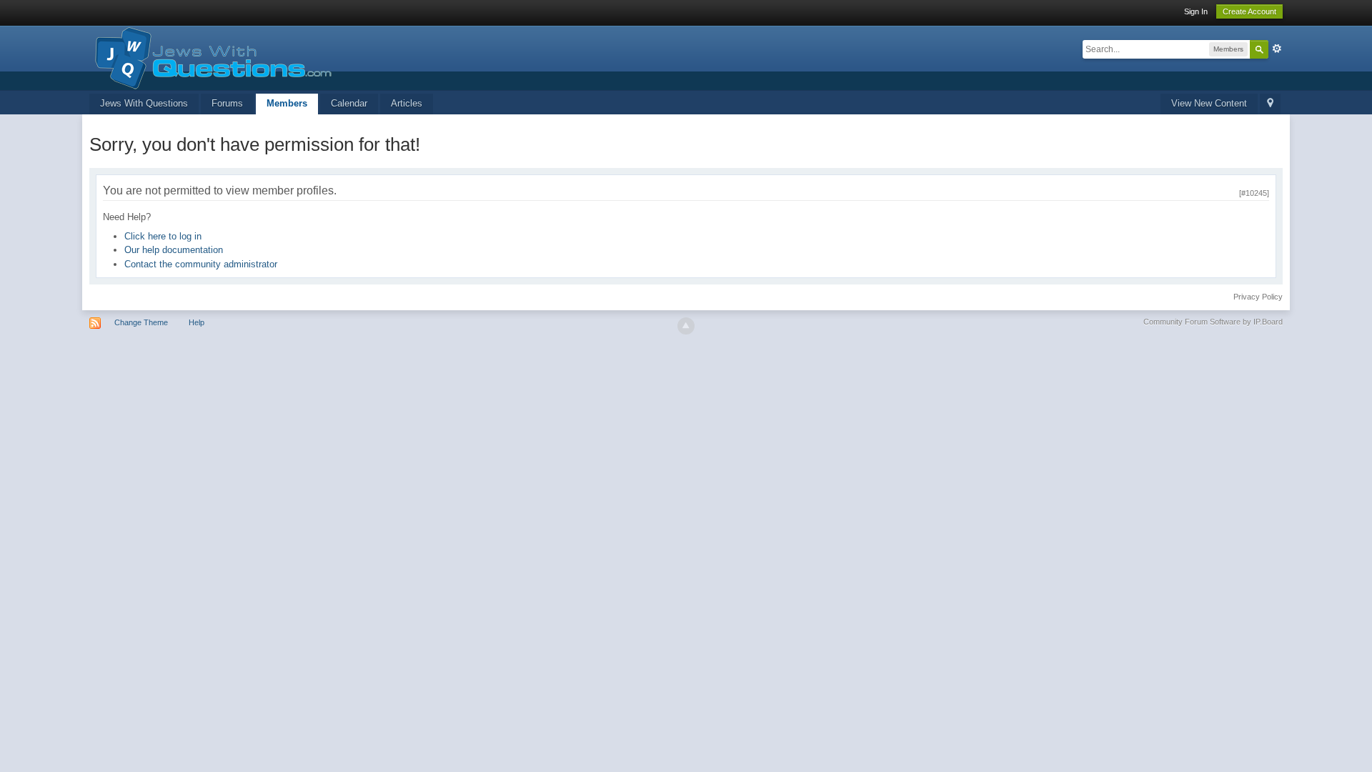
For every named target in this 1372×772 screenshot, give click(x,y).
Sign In (1196, 11)
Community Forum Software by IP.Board (1213, 321)
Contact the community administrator (200, 264)
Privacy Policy (1258, 296)
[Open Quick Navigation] (1270, 104)
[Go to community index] (210, 56)
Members (287, 103)
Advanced (1277, 48)
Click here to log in (163, 236)
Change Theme (141, 322)
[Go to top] (686, 326)
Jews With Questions (144, 103)
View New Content (1209, 103)
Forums (227, 103)
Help (196, 322)
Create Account (1249, 11)
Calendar (349, 103)
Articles (406, 103)
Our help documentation (173, 249)
